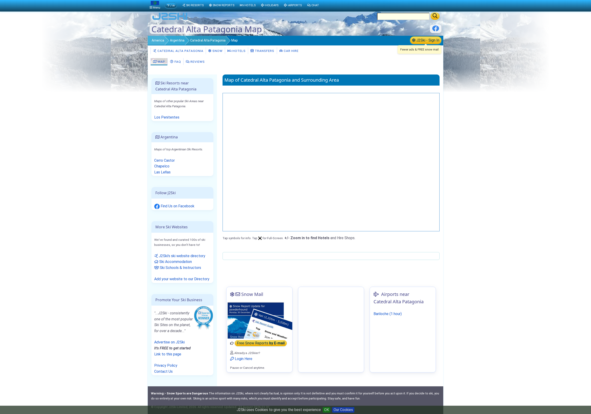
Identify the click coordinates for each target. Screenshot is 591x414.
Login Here (243, 359)
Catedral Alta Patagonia (208, 40)
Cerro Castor (164, 160)
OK (326, 410)
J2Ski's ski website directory (181, 256)
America (158, 40)
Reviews (197, 61)
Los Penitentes (166, 117)
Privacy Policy (165, 365)
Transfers (264, 51)
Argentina (177, 40)
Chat (315, 5)
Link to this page (167, 354)
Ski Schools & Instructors (180, 267)
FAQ (177, 61)
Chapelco (161, 166)
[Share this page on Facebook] (435, 30)
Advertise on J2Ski (169, 342)
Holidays (271, 5)
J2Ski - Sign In (427, 40)
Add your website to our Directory (181, 279)
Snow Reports (223, 5)
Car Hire (291, 51)
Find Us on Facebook (177, 206)
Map (161, 61)
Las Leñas (162, 172)
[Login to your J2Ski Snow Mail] (259, 320)
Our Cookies (343, 410)
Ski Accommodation (175, 261)
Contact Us (163, 371)
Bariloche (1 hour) (388, 314)
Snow (217, 51)
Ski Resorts (195, 5)
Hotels (239, 51)
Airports (295, 5)
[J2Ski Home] (169, 19)
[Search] (435, 16)
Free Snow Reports (261, 343)
